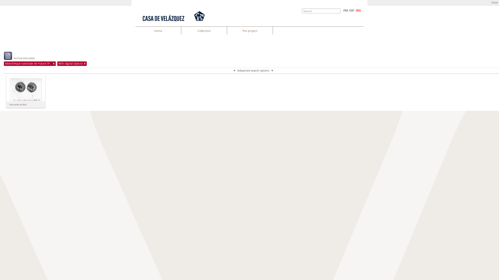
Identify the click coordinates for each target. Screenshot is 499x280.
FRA (345, 10)
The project (250, 31)
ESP (351, 10)
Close (494, 2)
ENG (358, 10)
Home (158, 31)
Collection (204, 31)
